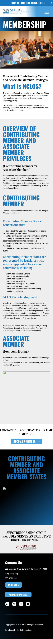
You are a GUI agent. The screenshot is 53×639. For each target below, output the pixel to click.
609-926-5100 (10, 578)
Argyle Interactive (24, 630)
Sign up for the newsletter (28, 2)
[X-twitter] (14, 604)
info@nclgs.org (11, 573)
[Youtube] (28, 604)
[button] (46, 12)
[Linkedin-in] (7, 604)
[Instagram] (21, 604)
